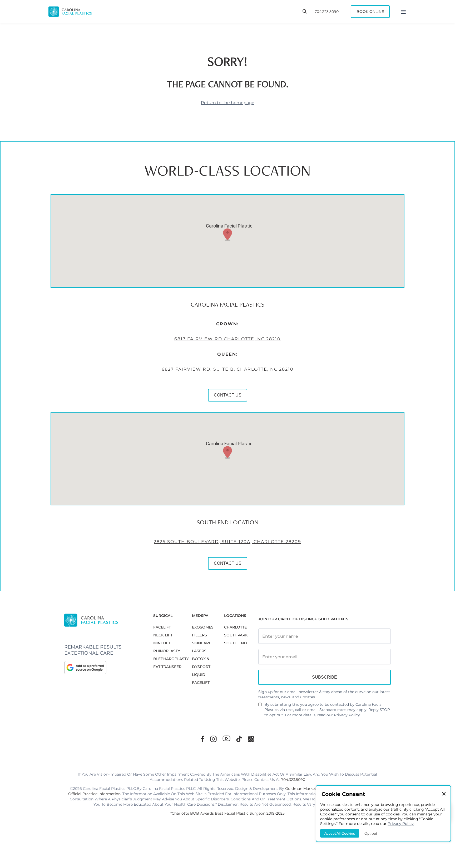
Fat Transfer (167, 666)
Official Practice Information (94, 793)
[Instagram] (213, 739)
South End (235, 643)
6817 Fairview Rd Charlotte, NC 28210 (227, 338)
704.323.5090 (327, 11)
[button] (227, 234)
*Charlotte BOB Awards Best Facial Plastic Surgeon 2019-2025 (227, 813)
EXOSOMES (203, 627)
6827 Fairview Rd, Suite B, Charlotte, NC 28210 (228, 369)
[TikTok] (239, 739)
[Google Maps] (251, 739)
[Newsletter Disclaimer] (260, 706)
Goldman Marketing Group (310, 788)
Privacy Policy (347, 715)
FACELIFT (162, 627)
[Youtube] (226, 738)
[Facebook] (202, 739)
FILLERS (199, 635)
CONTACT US (227, 395)
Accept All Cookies (339, 833)
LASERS (199, 651)
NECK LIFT (162, 635)
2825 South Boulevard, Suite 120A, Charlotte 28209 (227, 541)
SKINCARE (201, 643)
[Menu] (403, 11)
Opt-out (370, 833)
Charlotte (235, 627)
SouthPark (236, 635)
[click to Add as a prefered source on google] (103, 667)
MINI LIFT (161, 643)
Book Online (370, 11)
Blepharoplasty (171, 658)
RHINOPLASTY (166, 651)
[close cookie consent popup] (444, 794)
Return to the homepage (227, 102)
